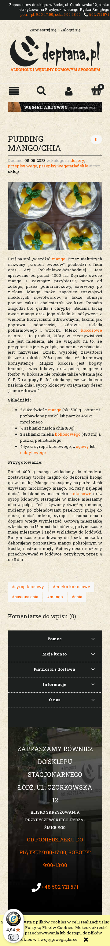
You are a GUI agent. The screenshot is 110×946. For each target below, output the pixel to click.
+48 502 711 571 (60, 886)
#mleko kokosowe (71, 586)
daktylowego (33, 452)
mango (58, 259)
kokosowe (91, 330)
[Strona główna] (55, 53)
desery (77, 160)
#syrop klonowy (28, 586)
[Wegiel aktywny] (55, 106)
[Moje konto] (68, 91)
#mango (55, 596)
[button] (14, 91)
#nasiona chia (25, 596)
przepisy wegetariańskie (63, 166)
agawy (82, 446)
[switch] (13, 937)
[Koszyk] (96, 90)
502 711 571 (99, 14)
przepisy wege (22, 166)
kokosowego (68, 434)
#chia (77, 596)
